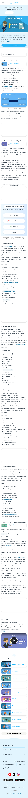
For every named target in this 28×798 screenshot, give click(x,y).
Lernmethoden (7, 499)
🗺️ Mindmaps (14, 226)
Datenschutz (19, 784)
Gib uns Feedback (20, 787)
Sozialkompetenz (8, 246)
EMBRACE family (17, 793)
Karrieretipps (8, 7)
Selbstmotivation (8, 370)
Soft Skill (4, 534)
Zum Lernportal (9, 745)
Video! (8, 41)
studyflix (15, 2)
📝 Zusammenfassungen (14, 221)
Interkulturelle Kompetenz (10, 282)
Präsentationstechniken (10, 514)
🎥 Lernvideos (14, 215)
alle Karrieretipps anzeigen (14, 733)
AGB (14, 784)
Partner (23, 764)
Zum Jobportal (14, 45)
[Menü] (3, 2)
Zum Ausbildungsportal (11, 750)
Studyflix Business (9, 768)
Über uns (7, 761)
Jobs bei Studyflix (21, 761)
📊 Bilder (14, 232)
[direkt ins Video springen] (14, 100)
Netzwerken (6, 300)
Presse (23, 768)
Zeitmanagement (20, 557)
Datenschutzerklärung (22, 238)
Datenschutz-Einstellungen (9, 787)
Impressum (8, 784)
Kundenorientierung (9, 291)
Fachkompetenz (8, 86)
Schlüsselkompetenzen (17, 7)
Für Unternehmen (9, 764)
